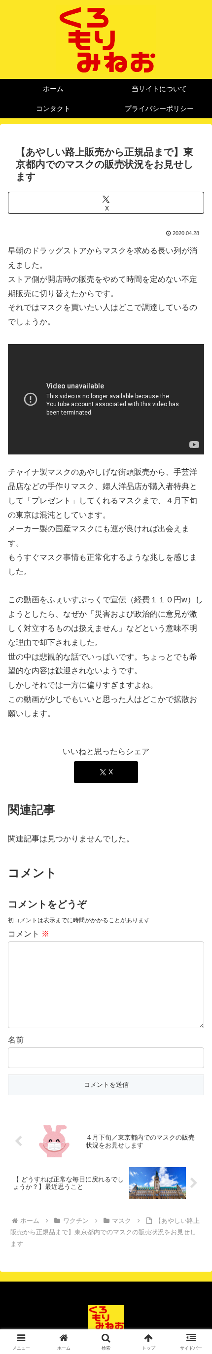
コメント (28, 934)
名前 (16, 1040)
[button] (191, 1225)
